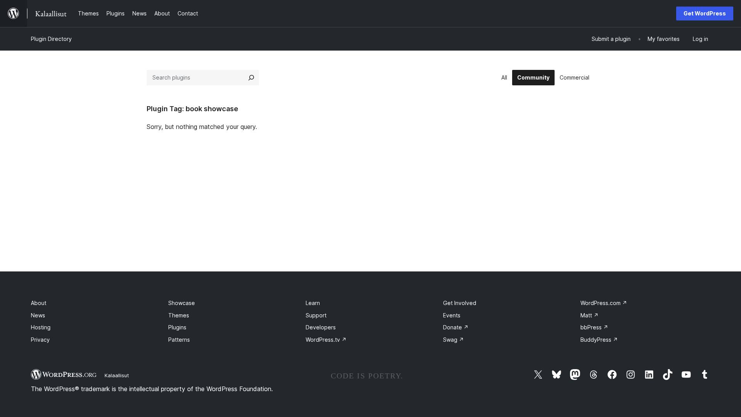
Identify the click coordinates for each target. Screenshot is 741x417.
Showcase (181, 303)
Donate (456, 327)
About (38, 303)
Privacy (40, 339)
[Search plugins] (251, 77)
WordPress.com (603, 303)
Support (316, 315)
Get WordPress (704, 13)
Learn (313, 303)
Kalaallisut (117, 375)
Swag (453, 339)
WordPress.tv (326, 339)
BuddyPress (599, 339)
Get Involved (459, 303)
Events (451, 315)
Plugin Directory (51, 39)
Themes (178, 315)
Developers (321, 327)
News (38, 315)
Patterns (179, 339)
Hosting (41, 327)
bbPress (594, 327)
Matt (589, 315)
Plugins (177, 327)
